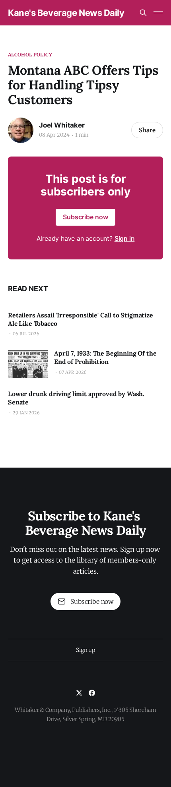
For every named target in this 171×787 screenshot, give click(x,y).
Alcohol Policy (30, 55)
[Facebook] (92, 693)
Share (147, 130)
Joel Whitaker (62, 125)
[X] (79, 693)
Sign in (125, 238)
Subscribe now (85, 217)
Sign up (85, 650)
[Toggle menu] (158, 13)
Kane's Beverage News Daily (66, 12)
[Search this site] (143, 13)
